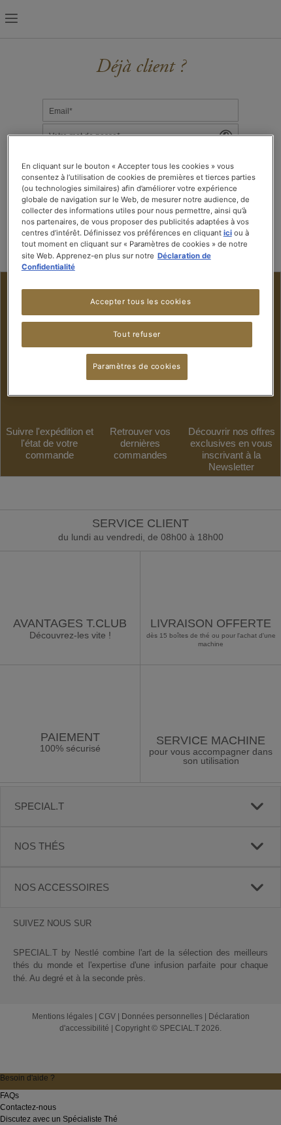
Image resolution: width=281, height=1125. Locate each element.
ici (227, 232)
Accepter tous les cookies (140, 301)
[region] (140, 265)
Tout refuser (137, 333)
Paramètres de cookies (137, 366)
